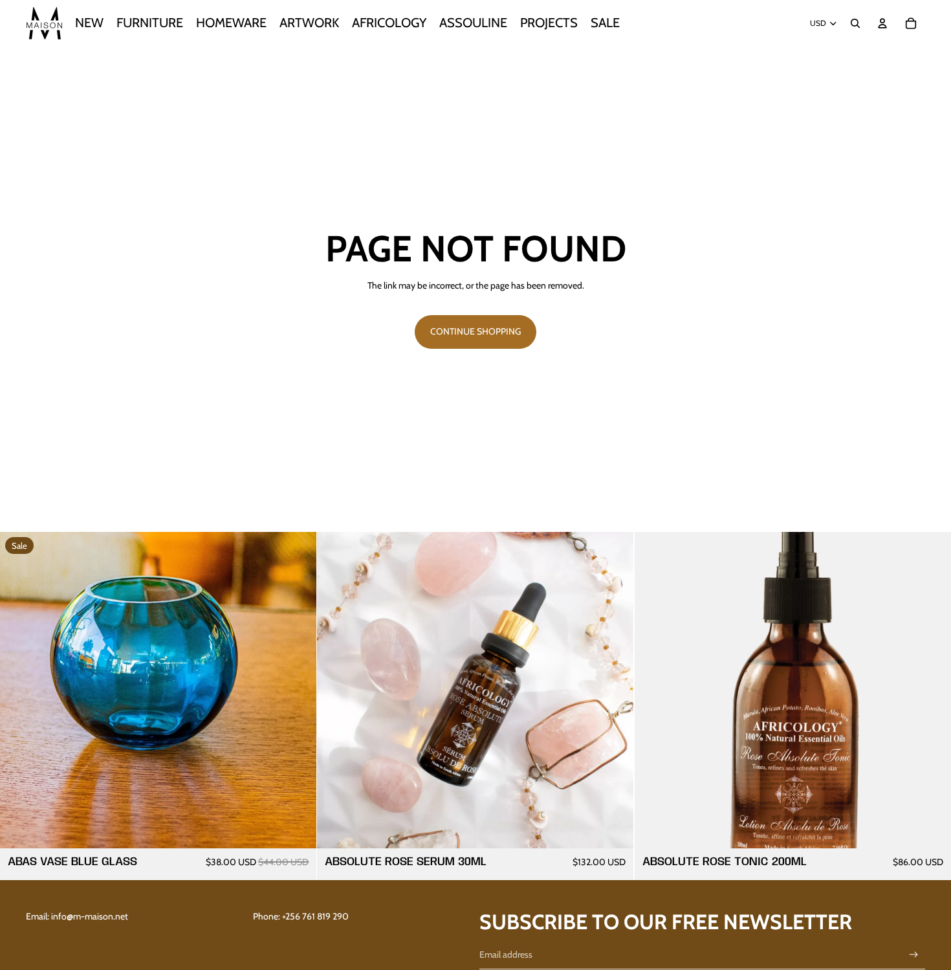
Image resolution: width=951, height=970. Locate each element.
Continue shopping (475, 331)
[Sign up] (913, 954)
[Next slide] (931, 690)
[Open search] (855, 23)
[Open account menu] (882, 23)
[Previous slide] (654, 690)
